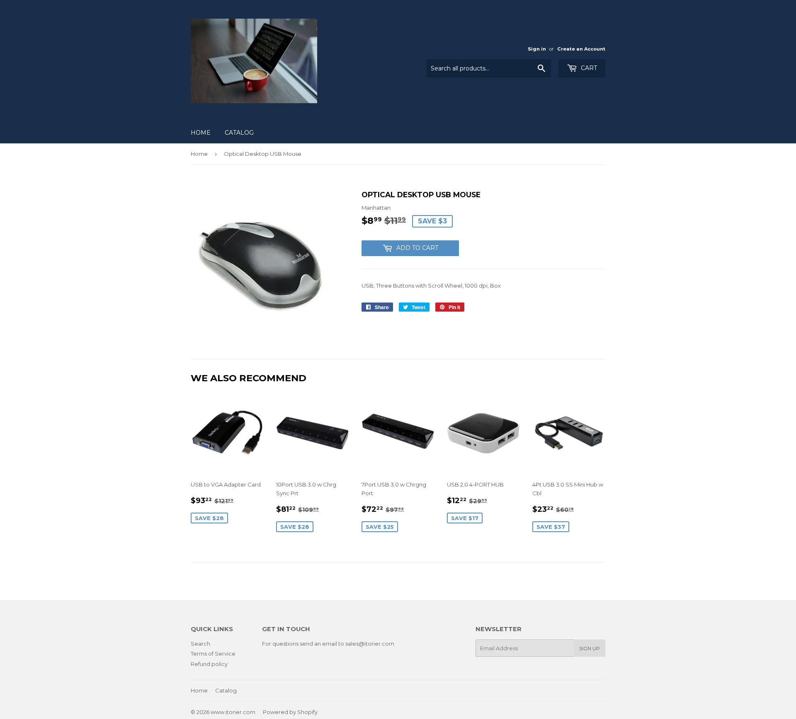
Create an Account (581, 49)
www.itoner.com (233, 712)
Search (200, 643)
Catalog (239, 132)
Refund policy (209, 664)
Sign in (537, 49)
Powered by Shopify (290, 712)
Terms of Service (213, 653)
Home (201, 132)
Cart (588, 68)
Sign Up (589, 648)
